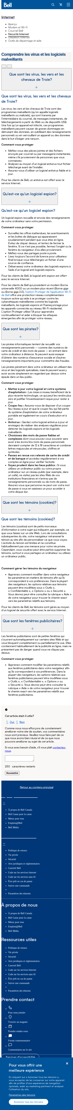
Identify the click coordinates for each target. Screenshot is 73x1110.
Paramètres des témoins (22, 1094)
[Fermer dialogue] (67, 1063)
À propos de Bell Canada (20, 810)
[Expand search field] (53, 4)
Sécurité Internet (18, 34)
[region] (36, 1083)
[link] (10, 1008)
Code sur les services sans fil (21, 877)
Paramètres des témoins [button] (19, 893)
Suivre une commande (19, 885)
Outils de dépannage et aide (24, 40)
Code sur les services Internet (22, 872)
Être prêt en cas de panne (20, 881)
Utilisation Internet (19, 37)
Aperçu (12, 24)
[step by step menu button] (9, 66)
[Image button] (3, 66)
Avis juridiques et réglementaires (24, 863)
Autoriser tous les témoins (28, 1102)
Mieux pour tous (16, 818)
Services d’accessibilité (20, 1057)
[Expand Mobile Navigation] (68, 4)
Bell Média (13, 827)
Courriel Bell (15, 30)
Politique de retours (17, 850)
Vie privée (13, 855)
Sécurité (12, 859)
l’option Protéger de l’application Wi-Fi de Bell (36, 293)
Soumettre (12, 773)
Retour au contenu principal (36, 787)
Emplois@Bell (15, 823)
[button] (10, 722)
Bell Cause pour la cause (20, 814)
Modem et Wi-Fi (18, 27)
